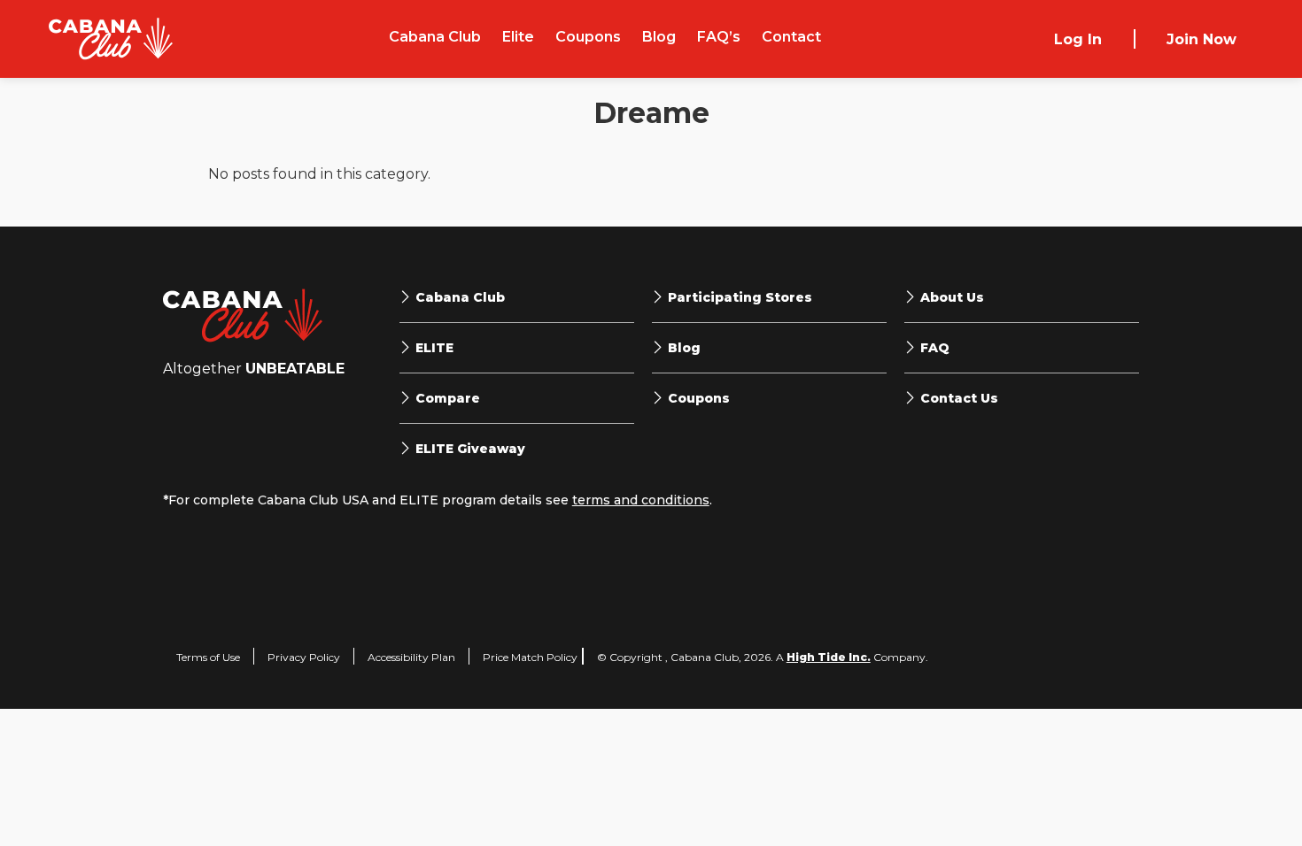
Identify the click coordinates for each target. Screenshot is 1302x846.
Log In (1078, 39)
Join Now (1201, 39)
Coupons (588, 36)
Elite (518, 36)
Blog (659, 36)
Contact (791, 36)
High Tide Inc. (829, 657)
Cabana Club (435, 36)
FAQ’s (718, 36)
